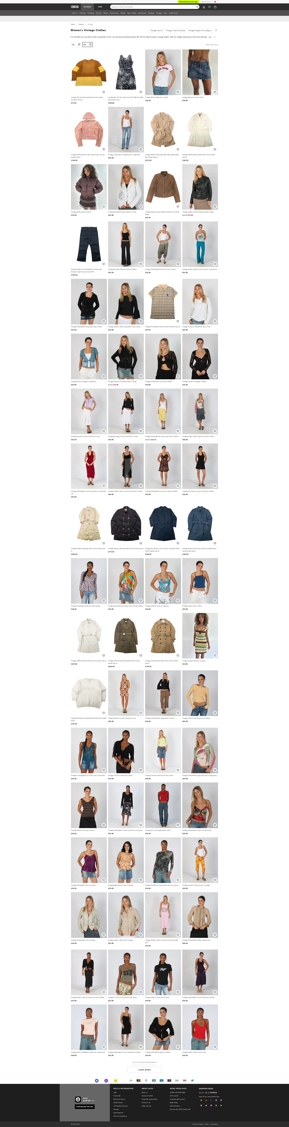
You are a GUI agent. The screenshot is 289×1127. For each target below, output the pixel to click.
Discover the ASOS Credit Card (180, 1109)
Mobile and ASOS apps (177, 1092)
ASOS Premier (118, 1102)
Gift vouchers (174, 1096)
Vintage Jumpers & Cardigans (200, 30)
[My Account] (204, 6)
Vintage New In (156, 30)
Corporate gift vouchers (177, 1099)
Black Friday (174, 1102)
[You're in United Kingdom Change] (215, 1)
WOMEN (87, 7)
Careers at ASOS (147, 1096)
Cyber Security (146, 1106)
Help (115, 1092)
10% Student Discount (120, 1106)
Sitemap (116, 1109)
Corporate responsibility (149, 1099)
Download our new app (188, 2)
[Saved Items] (209, 6)
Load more (144, 1070)
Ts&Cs (207, 1124)
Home (73, 24)
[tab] (74, 13)
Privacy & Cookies (197, 1124)
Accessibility (214, 1124)
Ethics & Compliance (120, 1116)
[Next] (216, 30)
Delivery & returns (119, 1099)
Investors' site (146, 1102)
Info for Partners (175, 1106)
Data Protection (118, 1113)
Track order (117, 1096)
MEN (100, 7)
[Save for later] (103, 92)
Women (81, 24)
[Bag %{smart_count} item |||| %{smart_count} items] (215, 6)
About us (144, 1092)
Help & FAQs (206, 2)
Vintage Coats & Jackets (175, 30)
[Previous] (147, 30)
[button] (201, 1100)
